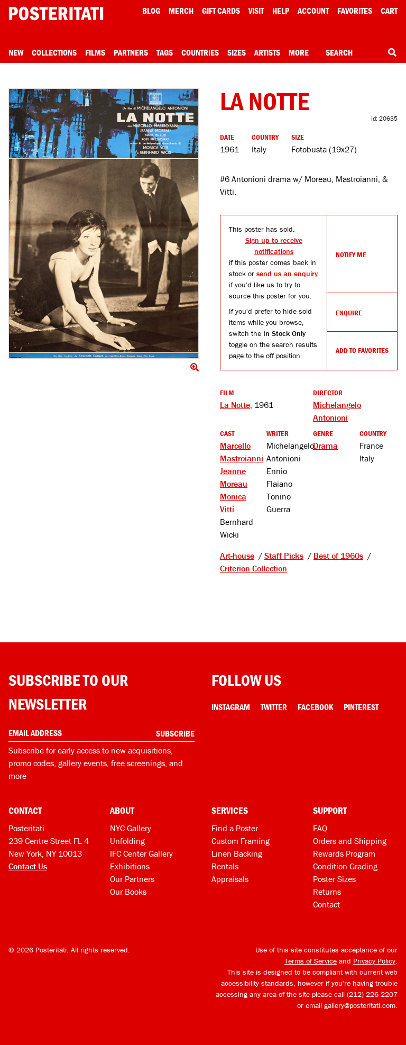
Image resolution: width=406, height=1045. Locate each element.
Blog (151, 10)
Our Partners (132, 879)
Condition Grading (345, 866)
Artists (267, 52)
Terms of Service (310, 961)
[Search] (392, 52)
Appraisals (229, 879)
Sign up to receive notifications (273, 245)
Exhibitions (130, 866)
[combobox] (362, 53)
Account (313, 10)
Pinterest (361, 707)
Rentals (224, 866)
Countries (200, 52)
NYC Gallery (130, 828)
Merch (181, 10)
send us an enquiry (287, 273)
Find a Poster (234, 828)
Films (95, 52)
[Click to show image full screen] (103, 223)
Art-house (237, 555)
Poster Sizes (334, 879)
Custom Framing (240, 840)
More (299, 52)
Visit (256, 10)
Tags (164, 52)
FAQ (320, 828)
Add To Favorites (362, 350)
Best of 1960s (338, 555)
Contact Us (27, 866)
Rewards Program (344, 853)
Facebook (315, 707)
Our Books (128, 891)
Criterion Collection (253, 568)
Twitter (274, 707)
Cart (389, 10)
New (15, 52)
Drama (325, 445)
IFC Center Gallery (141, 853)
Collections (54, 52)
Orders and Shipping (349, 840)
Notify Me (351, 254)
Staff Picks (283, 555)
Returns (327, 891)
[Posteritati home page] (56, 13)
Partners (131, 52)
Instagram (230, 707)
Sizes (236, 52)
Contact (326, 904)
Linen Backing (236, 853)
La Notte (235, 404)
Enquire (349, 312)
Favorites (354, 10)
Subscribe (175, 733)
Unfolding (127, 840)
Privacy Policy (374, 961)
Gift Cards (221, 10)
